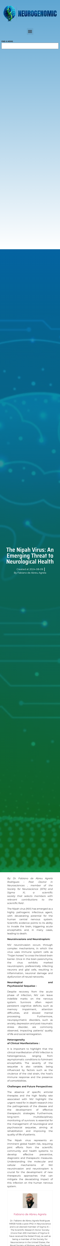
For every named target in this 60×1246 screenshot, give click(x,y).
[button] (30, 31)
